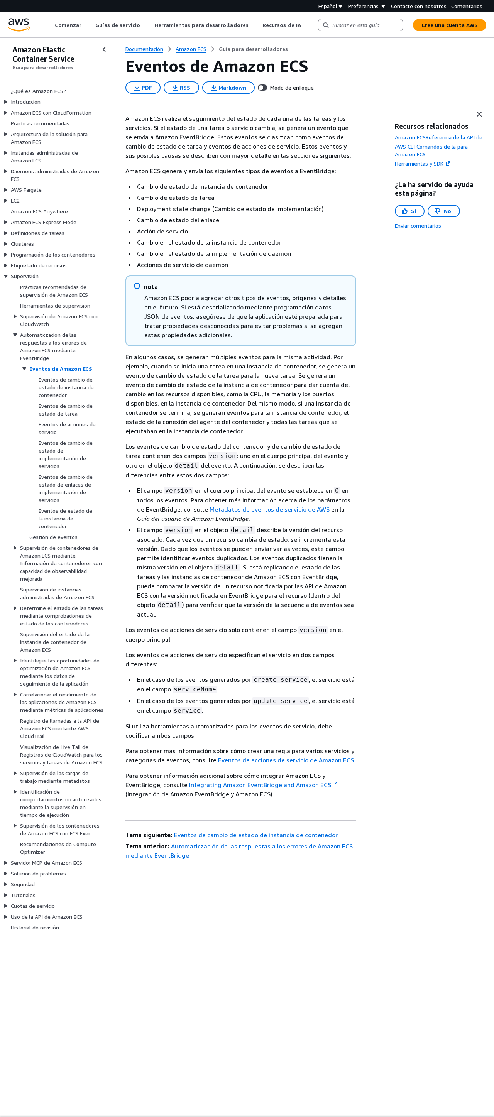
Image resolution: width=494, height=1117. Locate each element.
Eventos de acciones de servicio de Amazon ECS (286, 760)
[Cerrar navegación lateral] (104, 49)
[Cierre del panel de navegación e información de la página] (479, 114)
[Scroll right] (306, 25)
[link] (253, 49)
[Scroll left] (49, 25)
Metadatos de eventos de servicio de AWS (270, 509)
